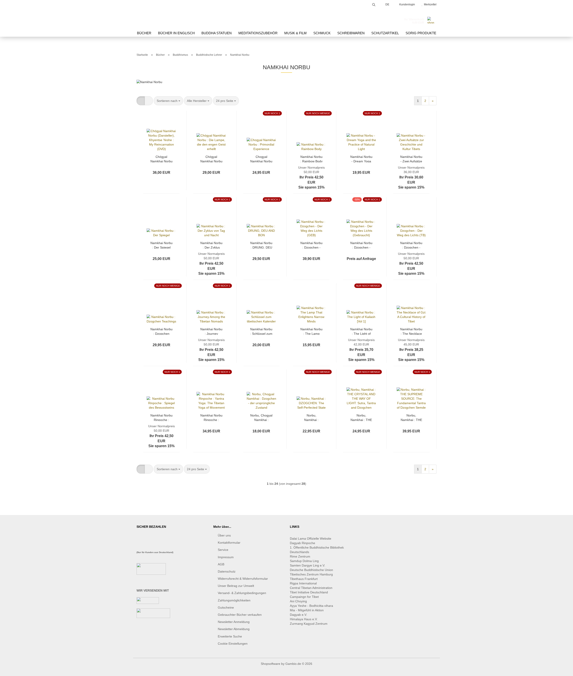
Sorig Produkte (421, 33)
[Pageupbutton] (560, 669)
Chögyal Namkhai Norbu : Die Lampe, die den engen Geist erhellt (211, 158)
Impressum (226, 557)
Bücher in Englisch (176, 33)
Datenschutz (226, 571)
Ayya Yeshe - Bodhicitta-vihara (311, 605)
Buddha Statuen (216, 33)
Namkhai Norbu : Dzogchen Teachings (161, 331)
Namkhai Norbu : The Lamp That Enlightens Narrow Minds (311, 331)
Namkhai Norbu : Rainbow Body (311, 158)
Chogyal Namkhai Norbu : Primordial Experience (261, 158)
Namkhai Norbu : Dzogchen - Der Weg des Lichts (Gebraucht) (361, 245)
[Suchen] (373, 4)
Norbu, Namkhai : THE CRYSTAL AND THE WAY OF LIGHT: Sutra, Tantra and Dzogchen (361, 417)
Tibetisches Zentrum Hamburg (311, 574)
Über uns (224, 535)
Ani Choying (298, 601)
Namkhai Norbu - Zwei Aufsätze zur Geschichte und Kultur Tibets (411, 158)
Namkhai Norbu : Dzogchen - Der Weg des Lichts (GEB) (311, 245)
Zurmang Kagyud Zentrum (308, 623)
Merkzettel (429, 4)
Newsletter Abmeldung (234, 629)
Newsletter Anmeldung (234, 622)
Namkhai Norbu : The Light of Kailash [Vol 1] (361, 331)
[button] (141, 100)
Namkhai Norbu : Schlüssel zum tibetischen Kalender (261, 331)
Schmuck (322, 33)
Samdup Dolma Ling (304, 561)
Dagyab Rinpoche (303, 543)
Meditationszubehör (258, 33)
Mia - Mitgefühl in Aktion (307, 610)
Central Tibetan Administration (311, 588)
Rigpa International (304, 583)
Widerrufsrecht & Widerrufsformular (243, 578)
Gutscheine (226, 607)
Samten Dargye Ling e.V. (307, 565)
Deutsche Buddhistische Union (311, 570)
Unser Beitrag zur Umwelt (236, 586)
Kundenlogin (406, 4)
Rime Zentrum (300, 556)
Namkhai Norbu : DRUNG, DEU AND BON (261, 245)
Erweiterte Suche (230, 636)
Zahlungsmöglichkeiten (234, 600)
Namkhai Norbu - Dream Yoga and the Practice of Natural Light (361, 158)
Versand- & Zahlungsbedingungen (242, 593)
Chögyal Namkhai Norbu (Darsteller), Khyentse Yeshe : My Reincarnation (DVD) (161, 158)
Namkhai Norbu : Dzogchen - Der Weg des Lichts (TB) (411, 245)
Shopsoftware (270, 663)
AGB (221, 564)
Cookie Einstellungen (233, 643)
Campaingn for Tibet (304, 597)
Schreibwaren (351, 33)
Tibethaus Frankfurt (304, 579)
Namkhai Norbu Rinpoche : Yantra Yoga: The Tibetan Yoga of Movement (211, 417)
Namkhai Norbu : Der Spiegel (161, 245)
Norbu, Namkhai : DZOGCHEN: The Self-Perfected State (311, 417)
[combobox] (168, 100)
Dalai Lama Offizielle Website (310, 538)
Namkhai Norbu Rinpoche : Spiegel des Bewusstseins (161, 417)
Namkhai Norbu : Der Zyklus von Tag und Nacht (211, 245)
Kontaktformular (229, 542)
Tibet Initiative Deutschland (309, 592)
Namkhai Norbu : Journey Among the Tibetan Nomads (211, 331)
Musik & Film (295, 33)
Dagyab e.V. (298, 614)
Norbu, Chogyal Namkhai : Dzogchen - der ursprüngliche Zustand (261, 417)
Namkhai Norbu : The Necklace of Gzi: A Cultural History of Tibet (411, 331)
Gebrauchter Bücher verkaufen (240, 614)
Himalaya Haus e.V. (304, 619)
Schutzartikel (385, 33)
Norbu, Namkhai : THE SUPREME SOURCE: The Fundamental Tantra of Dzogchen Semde (411, 417)
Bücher (144, 33)
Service (223, 550)
